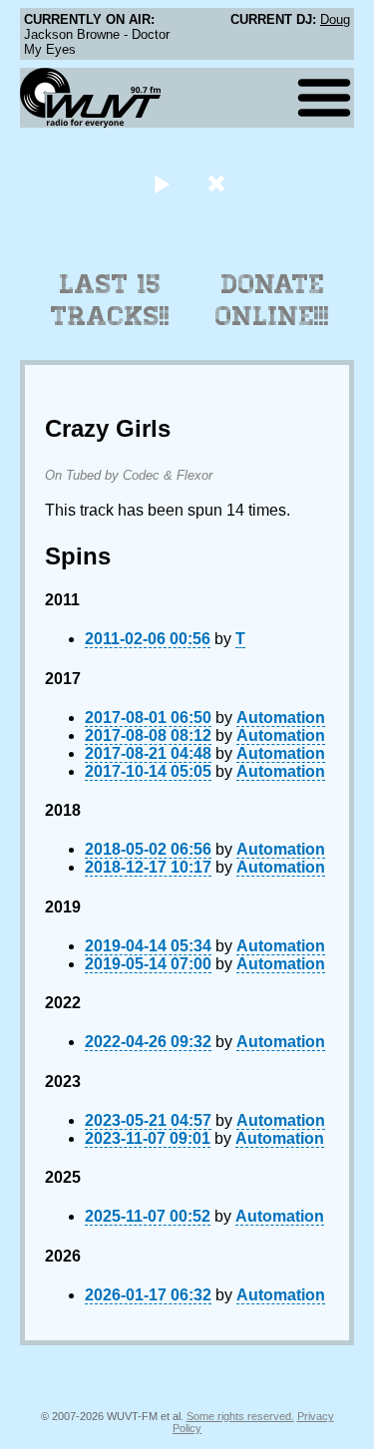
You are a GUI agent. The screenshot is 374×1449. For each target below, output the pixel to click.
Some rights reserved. (240, 1416)
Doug (335, 19)
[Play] (162, 183)
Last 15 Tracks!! (110, 300)
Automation (280, 717)
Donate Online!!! (272, 300)
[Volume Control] (218, 183)
